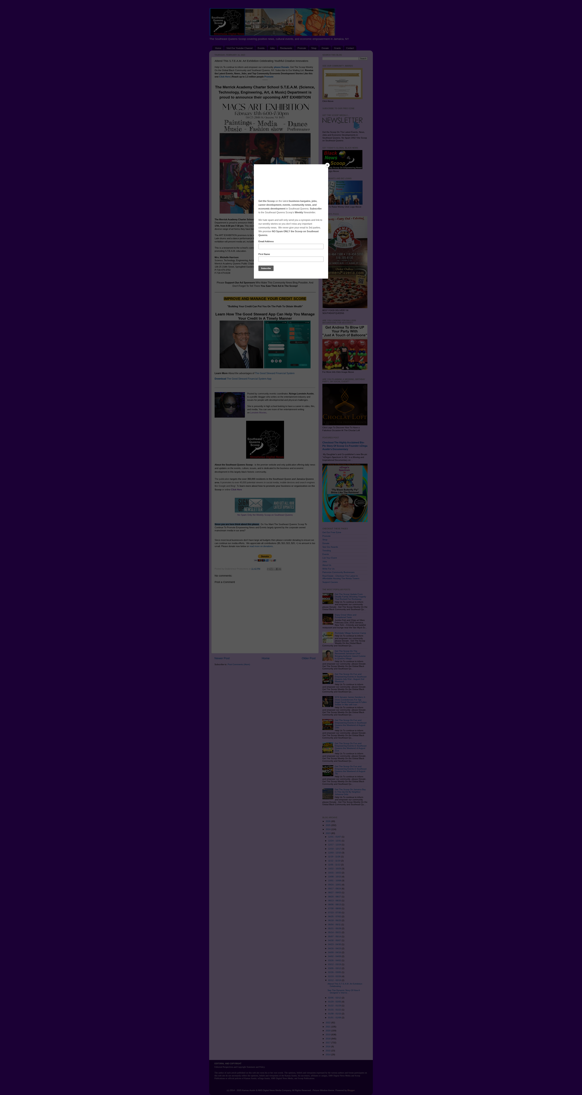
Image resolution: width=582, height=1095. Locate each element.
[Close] (327, 165)
